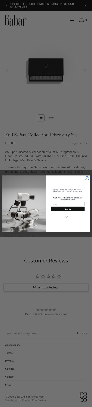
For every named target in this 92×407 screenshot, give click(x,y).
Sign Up (68, 209)
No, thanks (68, 217)
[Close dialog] (87, 178)
